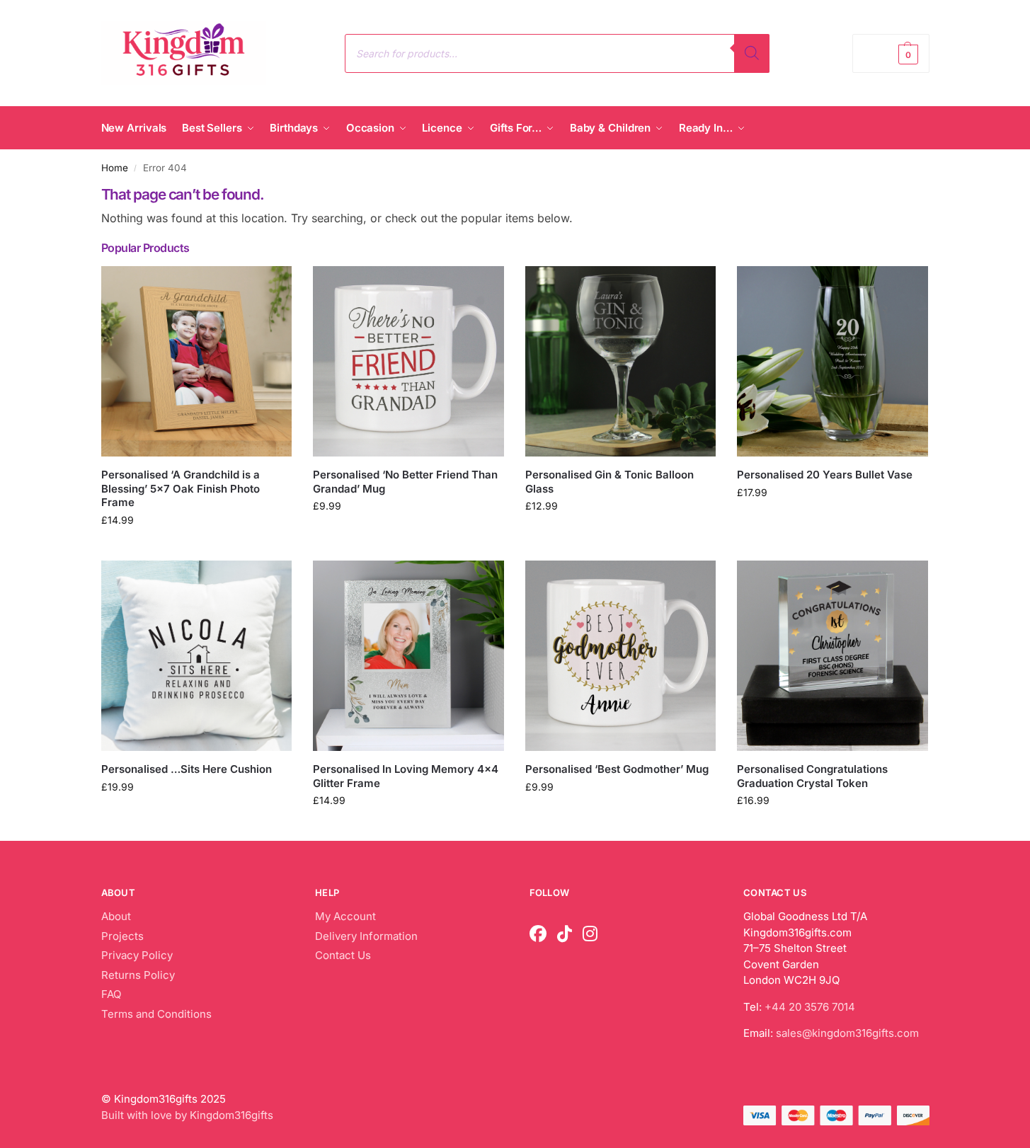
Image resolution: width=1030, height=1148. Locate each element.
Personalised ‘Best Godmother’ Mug (617, 769)
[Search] (751, 53)
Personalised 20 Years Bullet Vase (824, 474)
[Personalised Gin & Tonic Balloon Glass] (620, 361)
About (116, 916)
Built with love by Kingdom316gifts (187, 1115)
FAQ (111, 994)
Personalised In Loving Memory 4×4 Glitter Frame (405, 776)
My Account (345, 916)
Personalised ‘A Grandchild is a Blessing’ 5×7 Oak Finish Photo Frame (180, 488)
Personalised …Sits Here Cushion (186, 769)
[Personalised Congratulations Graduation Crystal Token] (832, 656)
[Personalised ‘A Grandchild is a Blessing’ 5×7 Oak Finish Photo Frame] (196, 361)
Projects (122, 936)
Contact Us (343, 955)
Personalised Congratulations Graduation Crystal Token (812, 776)
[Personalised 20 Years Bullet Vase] (832, 361)
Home (114, 167)
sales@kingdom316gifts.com (847, 1033)
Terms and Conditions (156, 1014)
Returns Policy (138, 975)
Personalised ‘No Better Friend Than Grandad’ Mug (405, 481)
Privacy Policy (137, 955)
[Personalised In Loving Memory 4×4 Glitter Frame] (408, 656)
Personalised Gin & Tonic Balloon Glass (609, 481)
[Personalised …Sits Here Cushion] (196, 656)
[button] (890, 53)
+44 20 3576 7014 (810, 1007)
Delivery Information (366, 936)
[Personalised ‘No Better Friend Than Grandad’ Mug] (408, 361)
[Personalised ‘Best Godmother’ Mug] (620, 656)
